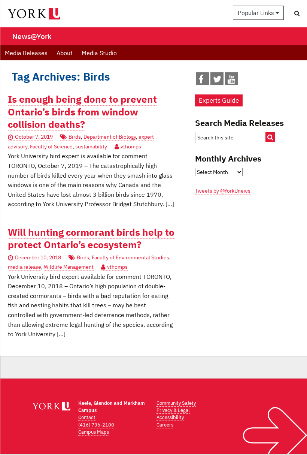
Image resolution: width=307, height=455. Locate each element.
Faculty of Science (51, 146)
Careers (164, 425)
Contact (86, 417)
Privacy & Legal (173, 410)
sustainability (91, 146)
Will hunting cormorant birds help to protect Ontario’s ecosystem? (91, 238)
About (65, 53)
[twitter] (217, 80)
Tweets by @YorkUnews (222, 190)
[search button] (297, 13)
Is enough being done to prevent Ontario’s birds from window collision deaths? (82, 111)
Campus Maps (93, 432)
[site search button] (270, 137)
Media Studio (99, 53)
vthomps (131, 146)
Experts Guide (219, 100)
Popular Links (257, 12)
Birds (75, 136)
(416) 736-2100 (96, 425)
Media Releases (26, 53)
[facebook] (201, 80)
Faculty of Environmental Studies (130, 257)
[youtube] (231, 80)
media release (24, 266)
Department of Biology (109, 136)
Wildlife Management (69, 266)
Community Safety (176, 403)
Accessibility (170, 417)
